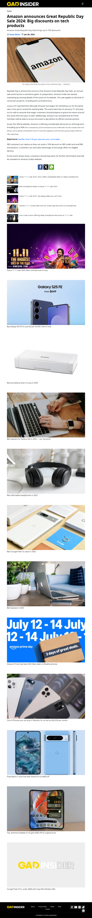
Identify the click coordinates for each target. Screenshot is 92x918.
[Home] (23, 3)
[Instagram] (79, 907)
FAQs (59, 907)
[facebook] (40, 167)
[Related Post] (46, 268)
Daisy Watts (14, 34)
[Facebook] (72, 907)
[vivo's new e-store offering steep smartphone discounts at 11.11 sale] (12, 221)
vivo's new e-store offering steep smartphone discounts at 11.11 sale (45, 215)
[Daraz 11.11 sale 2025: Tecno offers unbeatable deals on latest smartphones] (12, 183)
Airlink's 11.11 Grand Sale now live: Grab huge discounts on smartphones (47, 206)
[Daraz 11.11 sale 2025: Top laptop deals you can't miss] (12, 202)
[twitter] (45, 167)
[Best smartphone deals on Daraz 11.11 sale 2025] (12, 192)
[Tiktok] (83, 907)
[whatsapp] (51, 167)
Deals (9, 11)
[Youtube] (75, 907)
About (52, 907)
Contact (47, 909)
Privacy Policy (42, 907)
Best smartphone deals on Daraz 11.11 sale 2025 (38, 186)
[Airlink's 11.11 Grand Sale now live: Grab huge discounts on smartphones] (12, 212)
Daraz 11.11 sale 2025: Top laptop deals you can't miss (40, 196)
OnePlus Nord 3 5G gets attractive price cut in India (39, 139)
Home (33, 907)
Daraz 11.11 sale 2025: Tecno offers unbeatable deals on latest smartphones (48, 177)
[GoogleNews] (83, 910)
